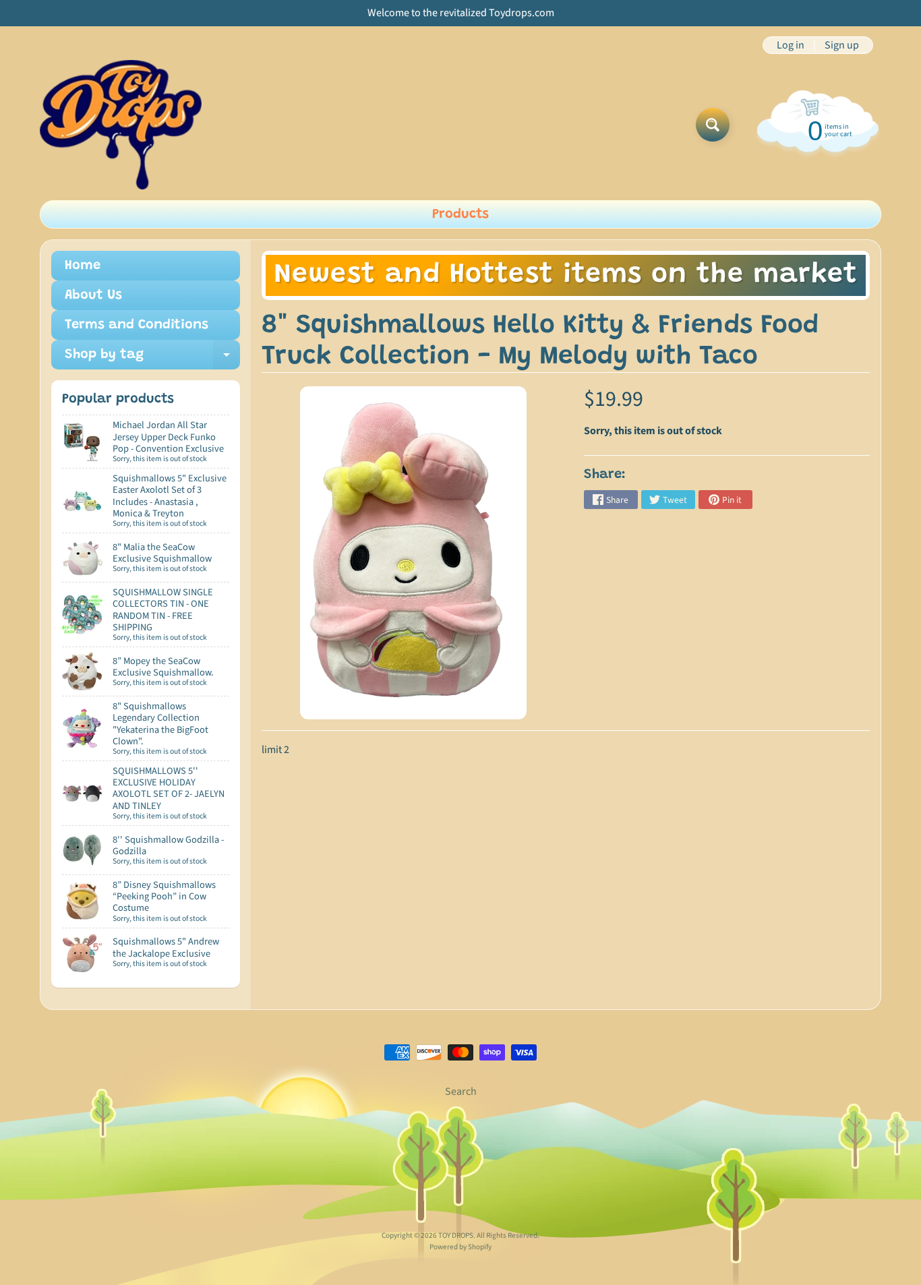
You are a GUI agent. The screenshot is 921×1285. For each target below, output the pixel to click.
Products (460, 214)
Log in (790, 45)
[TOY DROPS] (121, 124)
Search (461, 1091)
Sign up (842, 45)
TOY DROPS (455, 1235)
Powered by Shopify (460, 1247)
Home (82, 265)
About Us (93, 295)
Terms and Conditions (136, 325)
